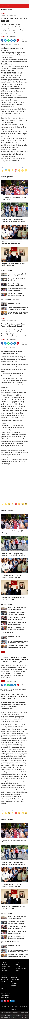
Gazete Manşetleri (5, 993)
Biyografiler (3, 981)
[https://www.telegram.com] (13, 1001)
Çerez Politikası (23, 1006)
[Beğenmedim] (12, 168)
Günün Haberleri (15, 979)
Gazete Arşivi (14, 983)
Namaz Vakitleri (5, 997)
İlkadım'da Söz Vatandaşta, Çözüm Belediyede (14, 198)
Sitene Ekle (7, 1006)
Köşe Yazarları (4, 979)
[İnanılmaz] (22, 168)
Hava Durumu (4, 991)
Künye (12, 1006)
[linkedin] (14, 40)
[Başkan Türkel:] (14, 210)
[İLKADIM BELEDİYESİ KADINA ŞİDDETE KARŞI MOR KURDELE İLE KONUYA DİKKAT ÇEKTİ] (14, 690)
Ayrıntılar (21, 1017)
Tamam (25, 1017)
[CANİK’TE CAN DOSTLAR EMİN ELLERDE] (9, 44)
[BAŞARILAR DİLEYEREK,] (14, 254)
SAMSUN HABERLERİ (21, 968)
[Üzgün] (26, 168)
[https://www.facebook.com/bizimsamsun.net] (2, 1001)
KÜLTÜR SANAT (6, 966)
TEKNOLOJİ (5, 973)
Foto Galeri (3, 975)
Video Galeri (4, 977)
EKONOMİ (4, 964)
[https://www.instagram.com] (5, 1001)
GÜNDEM (10, 9)
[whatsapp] (8, 40)
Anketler (3, 988)
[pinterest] (18, 40)
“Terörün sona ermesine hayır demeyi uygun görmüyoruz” (12, 242)
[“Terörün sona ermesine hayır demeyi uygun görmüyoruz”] (14, 232)
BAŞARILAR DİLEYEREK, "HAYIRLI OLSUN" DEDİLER (14, 265)
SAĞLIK (4, 968)
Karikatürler (13, 985)
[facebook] (2, 40)
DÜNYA (4, 962)
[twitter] (5, 40)
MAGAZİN (18, 966)
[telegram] (11, 40)
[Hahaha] (19, 168)
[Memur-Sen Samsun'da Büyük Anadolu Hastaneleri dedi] (12, 347)
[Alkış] (5, 168)
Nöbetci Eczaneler (5, 995)
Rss (2, 1006)
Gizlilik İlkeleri (14, 1009)
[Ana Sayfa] (1, 9)
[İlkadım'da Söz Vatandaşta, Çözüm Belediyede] (14, 187)
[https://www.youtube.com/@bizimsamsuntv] (8, 1001)
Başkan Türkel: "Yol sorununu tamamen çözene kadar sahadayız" (14, 220)
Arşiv (12, 981)
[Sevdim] (9, 168)
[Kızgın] (16, 168)
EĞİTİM (17, 962)
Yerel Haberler (14, 977)
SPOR (17, 970)
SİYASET (4, 970)
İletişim (16, 1006)
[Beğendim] (2, 168)
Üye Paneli (13, 975)
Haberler (5, 9)
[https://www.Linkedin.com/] (11, 1001)
